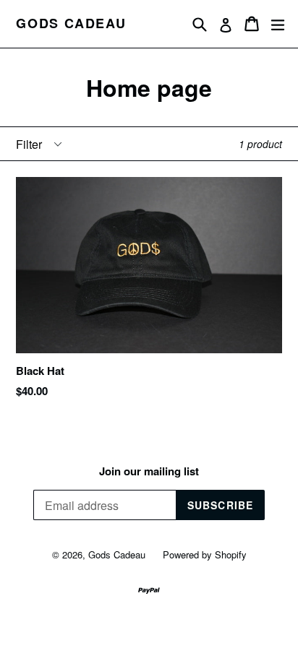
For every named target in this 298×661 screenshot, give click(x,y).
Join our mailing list (149, 471)
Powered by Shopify (205, 554)
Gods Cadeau (71, 24)
